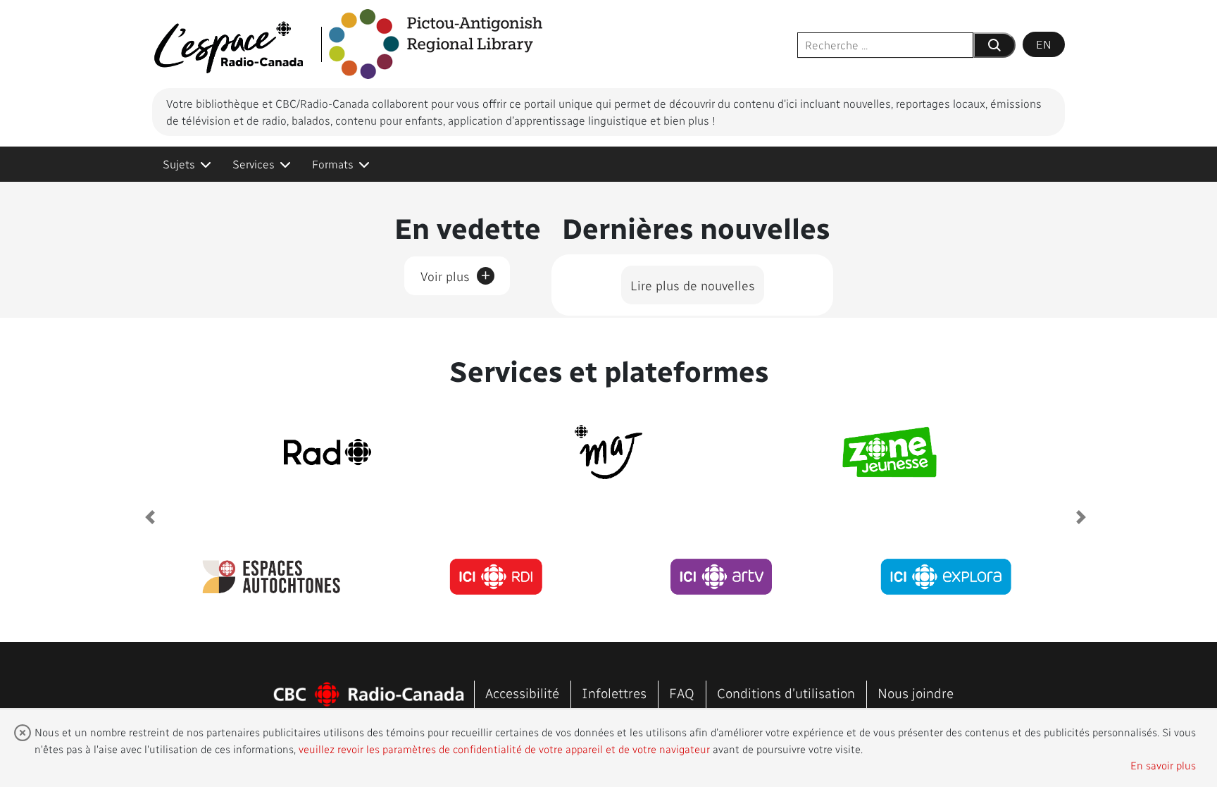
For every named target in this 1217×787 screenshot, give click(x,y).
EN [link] (1043, 44)
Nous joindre (916, 693)
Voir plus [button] (455, 273)
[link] (187, 164)
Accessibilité (522, 693)
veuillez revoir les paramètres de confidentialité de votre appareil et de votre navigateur (504, 749)
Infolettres (614, 693)
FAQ (681, 693)
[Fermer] (22, 732)
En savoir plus (1163, 765)
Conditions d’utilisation (786, 693)
